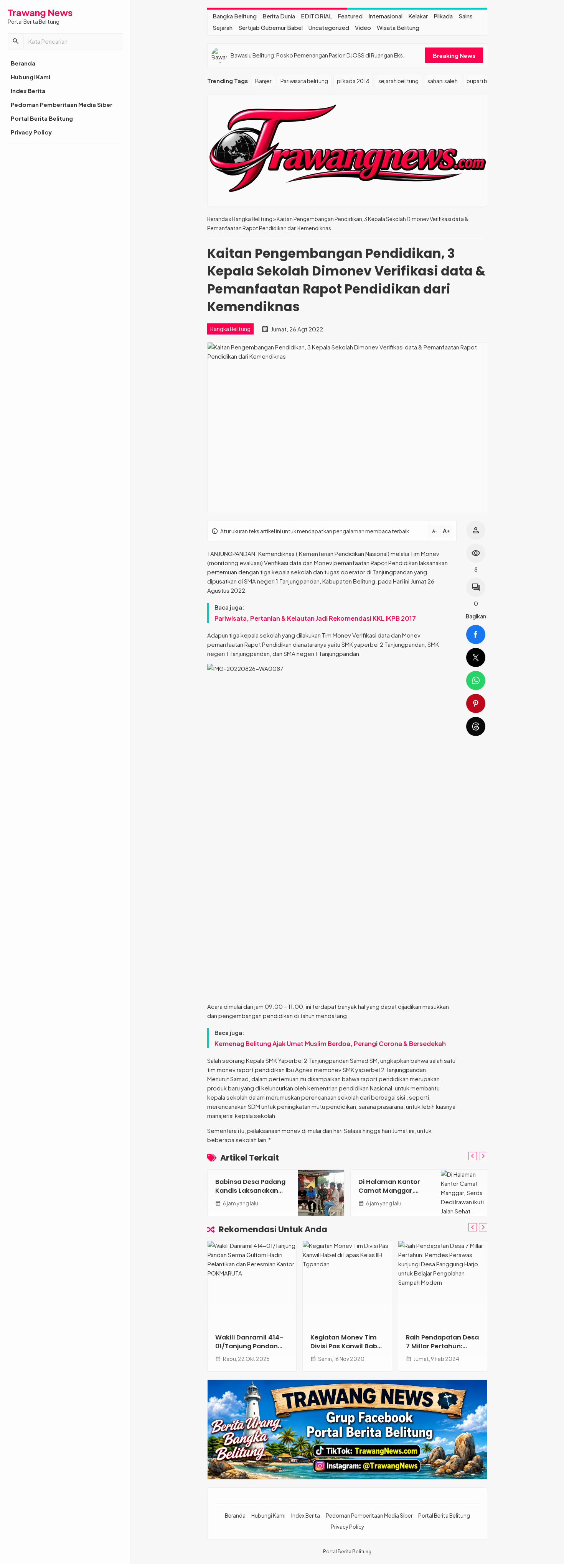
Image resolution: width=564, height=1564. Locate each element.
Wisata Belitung (398, 27)
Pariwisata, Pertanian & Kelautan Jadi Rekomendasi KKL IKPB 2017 (315, 618)
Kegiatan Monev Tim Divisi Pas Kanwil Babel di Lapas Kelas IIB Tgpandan (346, 1350)
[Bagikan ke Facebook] (475, 634)
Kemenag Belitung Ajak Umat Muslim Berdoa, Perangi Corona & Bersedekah (330, 1043)
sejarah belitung (398, 80)
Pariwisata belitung (304, 80)
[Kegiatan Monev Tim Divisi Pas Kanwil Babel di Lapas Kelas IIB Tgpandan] (347, 1283)
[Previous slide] (472, 1156)
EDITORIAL (316, 16)
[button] (15, 41)
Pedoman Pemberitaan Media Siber (61, 104)
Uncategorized (328, 27)
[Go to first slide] (483, 1156)
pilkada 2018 (353, 80)
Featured (350, 16)
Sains (465, 16)
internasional (385, 16)
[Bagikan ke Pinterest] (475, 703)
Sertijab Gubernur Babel (270, 27)
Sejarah (223, 27)
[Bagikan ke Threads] (475, 726)
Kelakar (418, 16)
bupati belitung (486, 80)
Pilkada (443, 16)
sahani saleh (442, 80)
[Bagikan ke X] (475, 657)
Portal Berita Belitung (42, 118)
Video (363, 27)
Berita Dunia (278, 16)
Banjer (263, 80)
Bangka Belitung (235, 16)
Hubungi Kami (30, 76)
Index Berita (28, 90)
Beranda (23, 63)
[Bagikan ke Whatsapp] (475, 680)
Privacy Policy (31, 132)
